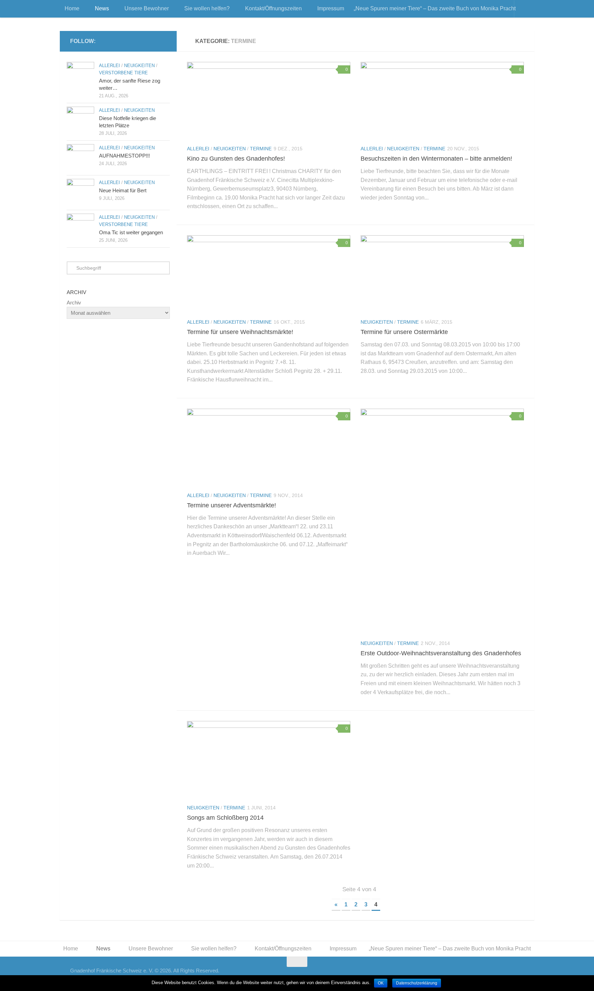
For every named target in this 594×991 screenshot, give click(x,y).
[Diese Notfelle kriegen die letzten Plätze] (80, 120)
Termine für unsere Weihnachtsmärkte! (240, 331)
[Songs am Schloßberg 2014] (268, 759)
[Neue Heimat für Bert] (80, 192)
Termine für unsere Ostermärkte (404, 331)
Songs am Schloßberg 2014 (225, 817)
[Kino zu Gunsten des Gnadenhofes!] (268, 100)
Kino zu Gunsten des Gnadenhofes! (236, 158)
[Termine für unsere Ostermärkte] (442, 273)
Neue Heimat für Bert (122, 190)
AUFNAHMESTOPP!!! (124, 156)
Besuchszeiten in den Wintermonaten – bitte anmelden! (436, 158)
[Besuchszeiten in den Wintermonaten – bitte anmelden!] (442, 100)
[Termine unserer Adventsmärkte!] (268, 447)
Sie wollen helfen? (207, 8)
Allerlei (198, 148)
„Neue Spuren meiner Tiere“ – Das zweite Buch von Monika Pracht (435, 8)
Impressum (330, 8)
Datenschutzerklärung (416, 983)
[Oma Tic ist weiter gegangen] (80, 227)
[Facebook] (162, 41)
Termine (261, 148)
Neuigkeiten (229, 148)
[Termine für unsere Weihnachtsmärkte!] (268, 273)
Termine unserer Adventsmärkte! (231, 505)
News (102, 8)
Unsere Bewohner (146, 8)
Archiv (74, 302)
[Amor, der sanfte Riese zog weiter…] (80, 75)
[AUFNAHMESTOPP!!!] (80, 158)
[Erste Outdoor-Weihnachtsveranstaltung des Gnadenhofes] (442, 521)
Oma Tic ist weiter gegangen (131, 232)
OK (381, 983)
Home (72, 8)
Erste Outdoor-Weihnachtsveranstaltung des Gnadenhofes (441, 653)
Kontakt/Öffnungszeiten (273, 8)
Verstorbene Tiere (123, 72)
